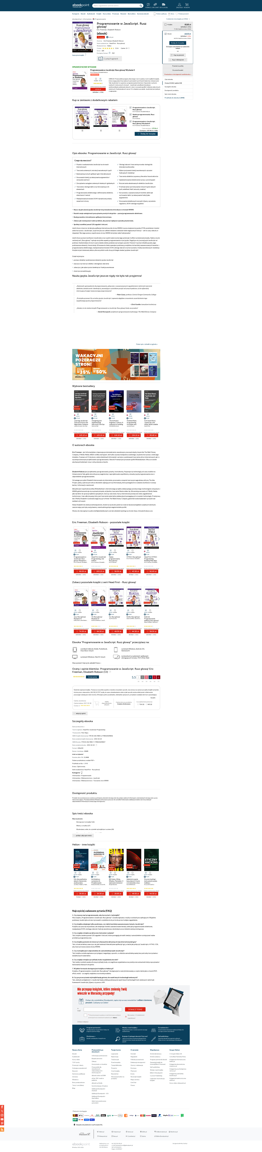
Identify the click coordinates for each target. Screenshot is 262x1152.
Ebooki (83, 14)
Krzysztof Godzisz (149, 884)
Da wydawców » (163, 1027)
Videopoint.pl (103, 1136)
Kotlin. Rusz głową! (133, 617)
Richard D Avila (95, 884)
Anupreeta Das (113, 884)
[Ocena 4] (109, 48)
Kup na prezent (179, 55)
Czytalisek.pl (131, 1136)
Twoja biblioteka (116, 1065)
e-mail (79, 1009)
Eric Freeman (108, 41)
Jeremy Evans (130, 426)
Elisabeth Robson (118, 41)
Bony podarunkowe (78, 1082)
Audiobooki (91, 14)
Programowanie (86, 775)
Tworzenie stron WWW (100, 780)
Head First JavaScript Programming (94, 730)
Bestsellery (132, 14)
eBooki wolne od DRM (99, 1075)
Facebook (2, 1107)
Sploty (144, 1136)
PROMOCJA (94, 74)
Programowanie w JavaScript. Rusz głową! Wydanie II (112, 70)
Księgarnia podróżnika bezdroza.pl (176, 1074)
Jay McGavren (113, 618)
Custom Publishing (156, 1076)
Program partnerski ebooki (158, 1059)
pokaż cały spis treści (84, 835)
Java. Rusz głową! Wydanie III (80, 618)
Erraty (74, 766)
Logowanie (114, 1054)
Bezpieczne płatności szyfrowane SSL (89, 1125)
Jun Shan (76, 884)
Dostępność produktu (172, 90)
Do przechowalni (178, 70)
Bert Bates (84, 620)
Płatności (134, 1071)
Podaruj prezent (183, 14)
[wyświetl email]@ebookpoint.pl (124, 1145)
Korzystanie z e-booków (99, 1064)
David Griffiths (139, 618)
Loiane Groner (78, 426)
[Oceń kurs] (79, 677)
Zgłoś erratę (81, 766)
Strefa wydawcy (155, 1057)
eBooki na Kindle (97, 1083)
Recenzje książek (136, 1077)
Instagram (2, 1115)
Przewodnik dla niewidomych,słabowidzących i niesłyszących (97, 1069)
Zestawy (75, 1077)
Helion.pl (101, 1132)
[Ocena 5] (111, 48)
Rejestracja (114, 1057)
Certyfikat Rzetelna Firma (177, 1057)
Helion (109, 46)
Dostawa (133, 1068)
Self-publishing (155, 1067)
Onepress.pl (117, 1132)
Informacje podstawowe (99, 1055)
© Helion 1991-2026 (78, 1147)
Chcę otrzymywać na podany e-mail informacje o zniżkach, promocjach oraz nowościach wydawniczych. (104, 1016)
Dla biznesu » (91, 1036)
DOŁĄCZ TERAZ (135, 1009)
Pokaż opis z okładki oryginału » (147, 344)
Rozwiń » (153, 698)
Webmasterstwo (86, 778)
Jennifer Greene (105, 620)
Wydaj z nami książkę (156, 1070)
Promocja (101, 37)
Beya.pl (115, 1136)
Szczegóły (170, 87)
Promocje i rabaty (77, 1065)
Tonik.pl (185, 1143)
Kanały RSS (2, 1129)
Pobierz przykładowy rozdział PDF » (83, 760)
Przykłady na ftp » (78, 763)
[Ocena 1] (103, 48)
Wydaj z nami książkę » (130, 1027)
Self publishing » (163, 1036)
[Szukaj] (140, 6)
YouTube (2, 1119)
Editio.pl (144, 1132)
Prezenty (114, 1068)
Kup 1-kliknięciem (178, 60)
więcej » (115, 1017)
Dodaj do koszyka (177, 43)
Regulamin (134, 1057)
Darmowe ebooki (143, 14)
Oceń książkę (115, 1071)
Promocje (115, 14)
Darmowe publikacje (78, 1074)
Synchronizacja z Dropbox (100, 1086)
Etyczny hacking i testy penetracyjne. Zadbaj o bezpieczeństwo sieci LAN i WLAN (151, 882)
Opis (169, 79)
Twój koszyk (115, 1059)
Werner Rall (95, 426)
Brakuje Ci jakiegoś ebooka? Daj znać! (135, 1036)
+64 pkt (110, 37)
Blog (73, 1088)
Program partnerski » (94, 1027)
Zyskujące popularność (79, 1068)
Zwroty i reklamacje (137, 1065)
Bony (172, 14)
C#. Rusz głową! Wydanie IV (96, 618)
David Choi (147, 426)
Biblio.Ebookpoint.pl (162, 1136)
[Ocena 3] (107, 48)
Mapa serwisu (135, 1079)
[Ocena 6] (113, 48)
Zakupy (94, 1061)
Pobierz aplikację (161, 14)
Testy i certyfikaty (78, 1085)
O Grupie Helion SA (175, 1054)
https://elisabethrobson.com (142, 511)
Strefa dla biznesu (155, 1054)
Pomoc (97, 663)
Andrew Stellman (96, 620)
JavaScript (96, 778)
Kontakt (133, 1054)
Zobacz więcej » (83, 1022)
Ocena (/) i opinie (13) (173, 83)
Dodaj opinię (92, 677)
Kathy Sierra (77, 620)
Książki (99, 14)
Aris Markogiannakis (88, 426)
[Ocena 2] (105, 48)
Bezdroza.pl (174, 1132)
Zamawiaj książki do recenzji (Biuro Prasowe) (157, 1063)
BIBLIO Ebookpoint (156, 1073)
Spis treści (170, 94)
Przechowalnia (115, 1062)
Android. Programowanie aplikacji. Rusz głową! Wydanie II (151, 619)
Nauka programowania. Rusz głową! (114, 558)
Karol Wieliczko (131, 884)
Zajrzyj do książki (78, 55)
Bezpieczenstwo (97, 1058)
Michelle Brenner (114, 426)
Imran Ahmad (103, 884)
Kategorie (75, 14)
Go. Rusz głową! (114, 617)
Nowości (123, 14)
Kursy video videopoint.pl (177, 1083)
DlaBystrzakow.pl (161, 1132)
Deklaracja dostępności (138, 1062)
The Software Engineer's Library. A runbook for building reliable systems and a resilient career (116, 424)
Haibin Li (81, 884)
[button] (159, 402)
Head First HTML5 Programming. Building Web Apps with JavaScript (150, 559)
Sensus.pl (130, 1132)
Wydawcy (75, 1079)
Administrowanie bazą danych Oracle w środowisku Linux (133, 881)
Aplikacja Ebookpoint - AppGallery (99, 1097)
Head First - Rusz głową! (117, 43)
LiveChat (133, 1082)
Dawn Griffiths (130, 618)
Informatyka (76, 775)
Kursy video (107, 14)
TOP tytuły (76, 1062)
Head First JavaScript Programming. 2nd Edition (98, 558)
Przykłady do (175, 98)
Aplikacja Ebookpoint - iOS (100, 1093)
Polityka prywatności (137, 1059)
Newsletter (115, 1074)
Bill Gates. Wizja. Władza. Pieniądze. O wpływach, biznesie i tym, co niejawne (116, 882)
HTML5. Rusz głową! (134, 557)
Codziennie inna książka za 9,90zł (177, 19)
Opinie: (124, 48)
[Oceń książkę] (108, 48)
